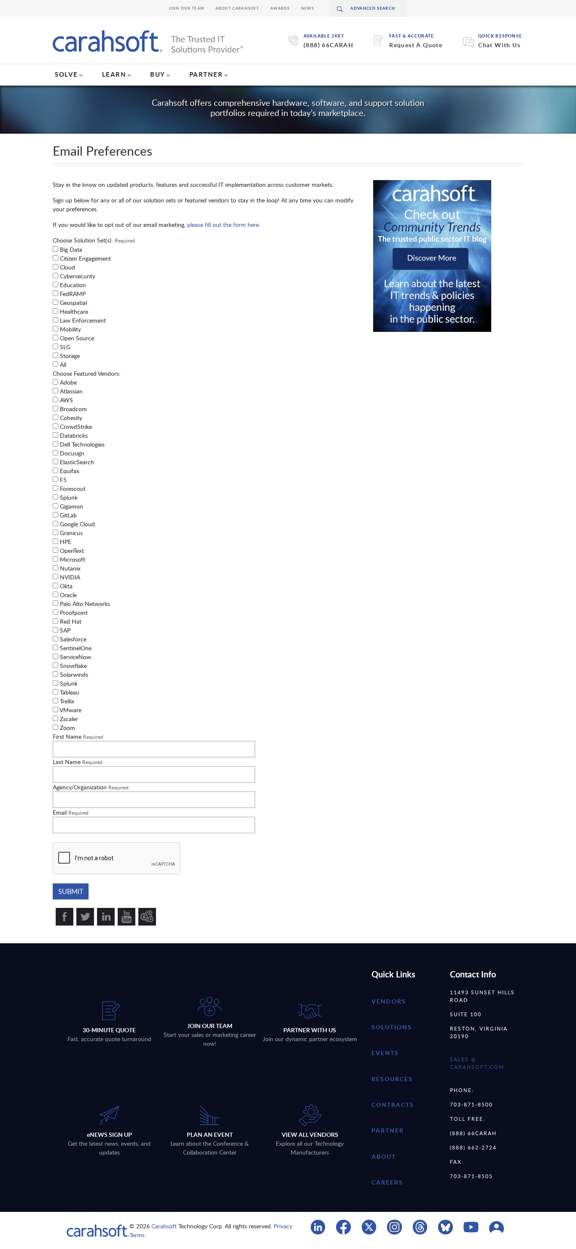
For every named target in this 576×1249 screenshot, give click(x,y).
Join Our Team (187, 8)
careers (387, 1182)
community (147, 917)
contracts (392, 1105)
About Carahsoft (237, 8)
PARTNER (206, 74)
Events (385, 1053)
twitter (85, 917)
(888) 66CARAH (328, 45)
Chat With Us (499, 45)
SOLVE (66, 74)
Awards (280, 8)
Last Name (77, 762)
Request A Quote (415, 45)
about (383, 1156)
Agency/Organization (91, 787)
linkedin (106, 917)
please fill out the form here (223, 225)
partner (387, 1130)
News (308, 8)
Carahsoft (164, 1226)
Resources (392, 1079)
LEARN (114, 74)
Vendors (388, 1001)
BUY (157, 74)
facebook (64, 917)
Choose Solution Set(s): (94, 240)
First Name (78, 736)
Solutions (391, 1027)
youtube (126, 917)
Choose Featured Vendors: (87, 373)
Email (71, 812)
